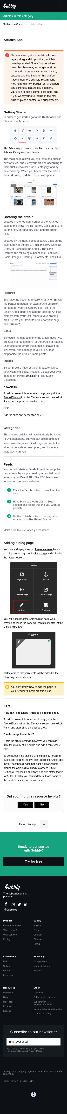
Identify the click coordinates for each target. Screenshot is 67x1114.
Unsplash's (32, 375)
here (49, 91)
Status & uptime (42, 966)
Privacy (14, 1081)
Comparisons (40, 961)
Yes (25, 804)
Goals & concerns (12, 925)
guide (48, 691)
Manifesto (39, 992)
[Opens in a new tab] (33, 1094)
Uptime (7, 966)
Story (36, 930)
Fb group (8, 975)
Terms (37, 943)
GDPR (32, 1081)
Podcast (7, 1006)
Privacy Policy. (35, 1051)
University (8, 992)
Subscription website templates (43, 1003)
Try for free (33, 861)
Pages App (40, 553)
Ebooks (7, 1011)
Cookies (23, 1081)
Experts (7, 970)
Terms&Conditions (15, 1051)
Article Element (12, 397)
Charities (38, 939)
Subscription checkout (45, 997)
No (42, 804)
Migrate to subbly (42, 1013)
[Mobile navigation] (61, 6)
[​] (27, 24)
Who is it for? (10, 930)
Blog (5, 997)
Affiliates (38, 925)
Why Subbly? (10, 934)
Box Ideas (8, 1001)
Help (5, 961)
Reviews (38, 970)
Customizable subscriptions (48, 1009)
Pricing (6, 939)
